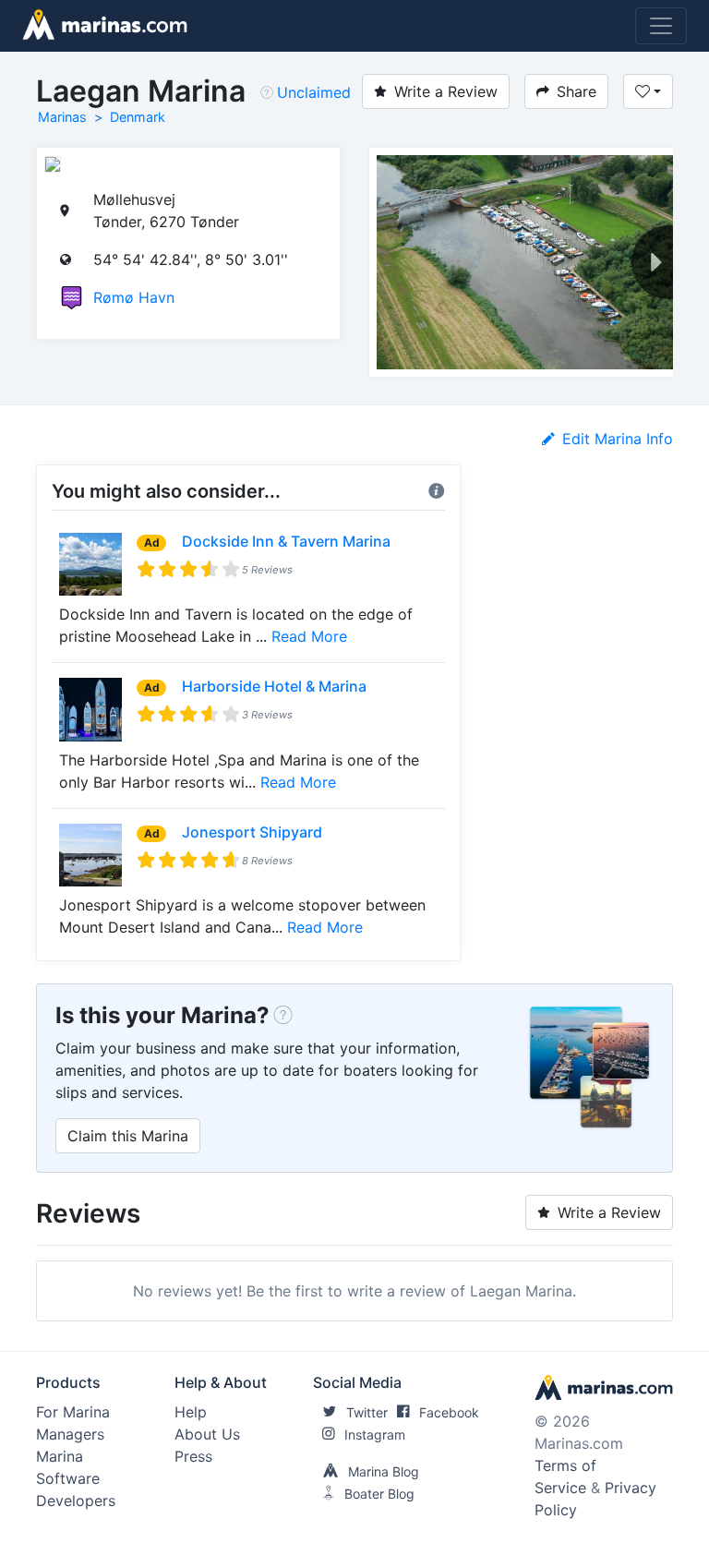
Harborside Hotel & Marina (274, 686)
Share (576, 91)
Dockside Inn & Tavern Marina (286, 541)
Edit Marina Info (617, 438)
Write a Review (446, 91)
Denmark (137, 117)
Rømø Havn (133, 297)
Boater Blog (379, 1493)
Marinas (62, 117)
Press (193, 1456)
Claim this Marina (127, 1136)
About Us (207, 1434)
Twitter (367, 1412)
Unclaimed (314, 92)
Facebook (449, 1412)
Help (190, 1412)
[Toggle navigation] (661, 25)
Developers (75, 1500)
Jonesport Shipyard (252, 832)
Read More (309, 636)
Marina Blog (383, 1471)
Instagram (374, 1434)
